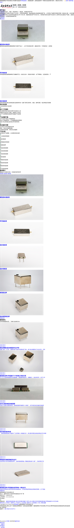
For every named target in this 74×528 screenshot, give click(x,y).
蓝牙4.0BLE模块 (31, 501)
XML (39, 502)
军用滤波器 (24, 0)
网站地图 (43, 502)
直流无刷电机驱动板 (40, 501)
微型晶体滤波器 (5, 44)
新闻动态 (2, 17)
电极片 (24, 501)
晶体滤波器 (3, 101)
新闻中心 (13, 502)
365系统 (7, 521)
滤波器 (5, 173)
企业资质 (24, 502)
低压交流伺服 (19, 501)
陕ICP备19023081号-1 (10, 509)
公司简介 (7, 502)
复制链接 (16, 504)
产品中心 (18, 502)
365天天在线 (55, 501)
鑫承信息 (17, 521)
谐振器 (9, 173)
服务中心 (29, 502)
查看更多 (2, 318)
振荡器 (1, 173)
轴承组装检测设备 (10, 501)
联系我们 (35, 502)
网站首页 (2, 502)
